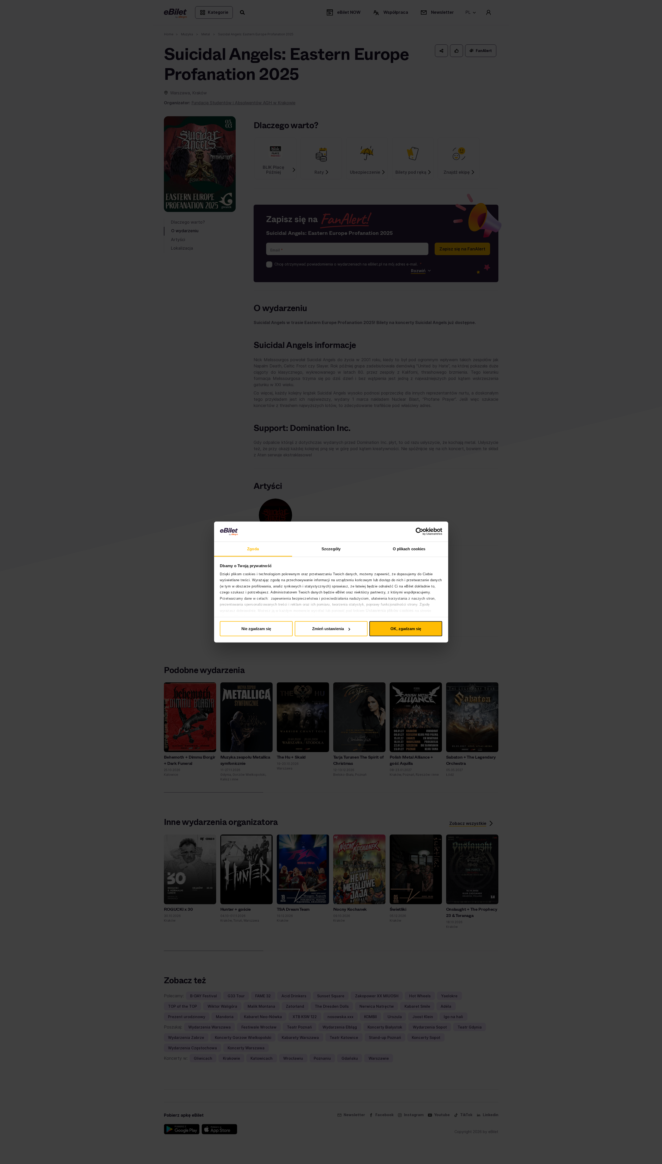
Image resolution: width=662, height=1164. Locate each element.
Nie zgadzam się (256, 628)
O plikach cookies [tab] (409, 548)
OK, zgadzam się (405, 628)
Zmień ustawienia (328, 628)
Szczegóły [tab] (331, 548)
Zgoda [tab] (253, 548)
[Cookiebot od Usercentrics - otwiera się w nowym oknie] (419, 531)
